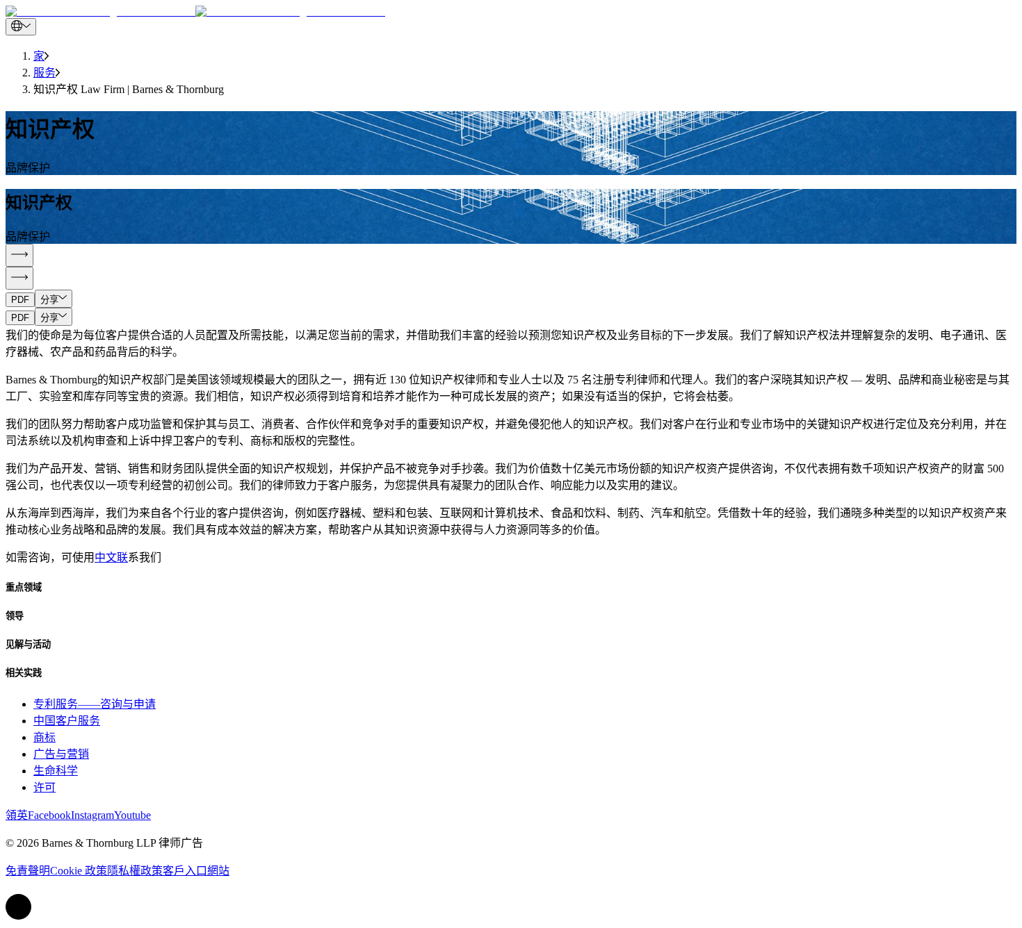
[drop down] (21, 26)
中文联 (111, 557)
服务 (44, 72)
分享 (49, 300)
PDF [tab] (20, 300)
